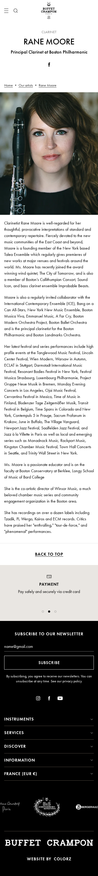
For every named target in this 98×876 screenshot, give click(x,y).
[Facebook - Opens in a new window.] (49, 65)
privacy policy (72, 681)
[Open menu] (6, 11)
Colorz (62, 858)
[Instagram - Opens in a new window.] (38, 699)
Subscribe (49, 662)
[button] (43, 611)
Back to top (49, 554)
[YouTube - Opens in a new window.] (60, 699)
